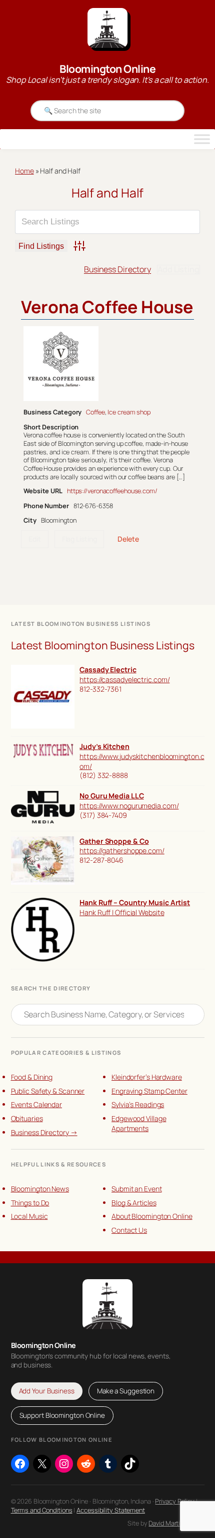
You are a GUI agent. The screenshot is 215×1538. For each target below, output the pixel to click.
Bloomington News (40, 1188)
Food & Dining (32, 1077)
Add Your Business (46, 1390)
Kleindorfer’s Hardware (147, 1077)
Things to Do (30, 1202)
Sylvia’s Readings (138, 1104)
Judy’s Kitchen (105, 746)
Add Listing (179, 269)
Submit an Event (137, 1188)
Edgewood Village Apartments (139, 1123)
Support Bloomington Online (62, 1415)
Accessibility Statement (110, 1510)
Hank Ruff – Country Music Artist (135, 902)
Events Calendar (36, 1104)
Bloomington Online (108, 68)
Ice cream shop (129, 411)
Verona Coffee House (107, 306)
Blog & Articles (134, 1202)
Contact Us (129, 1230)
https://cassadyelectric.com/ (125, 679)
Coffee (95, 411)
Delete (128, 539)
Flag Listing (79, 539)
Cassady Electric (108, 669)
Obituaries (27, 1118)
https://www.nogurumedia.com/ (129, 805)
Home (24, 171)
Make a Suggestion (125, 1390)
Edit (34, 539)
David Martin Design (176, 1523)
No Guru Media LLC (112, 795)
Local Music (29, 1216)
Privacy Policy (174, 1501)
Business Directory (117, 269)
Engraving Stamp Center (150, 1091)
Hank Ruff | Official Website (122, 912)
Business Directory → (44, 1132)
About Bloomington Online (152, 1216)
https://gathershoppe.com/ (122, 850)
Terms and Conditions (41, 1510)
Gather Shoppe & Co (114, 841)
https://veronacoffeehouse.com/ (112, 490)
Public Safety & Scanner (48, 1091)
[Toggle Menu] (202, 139)
